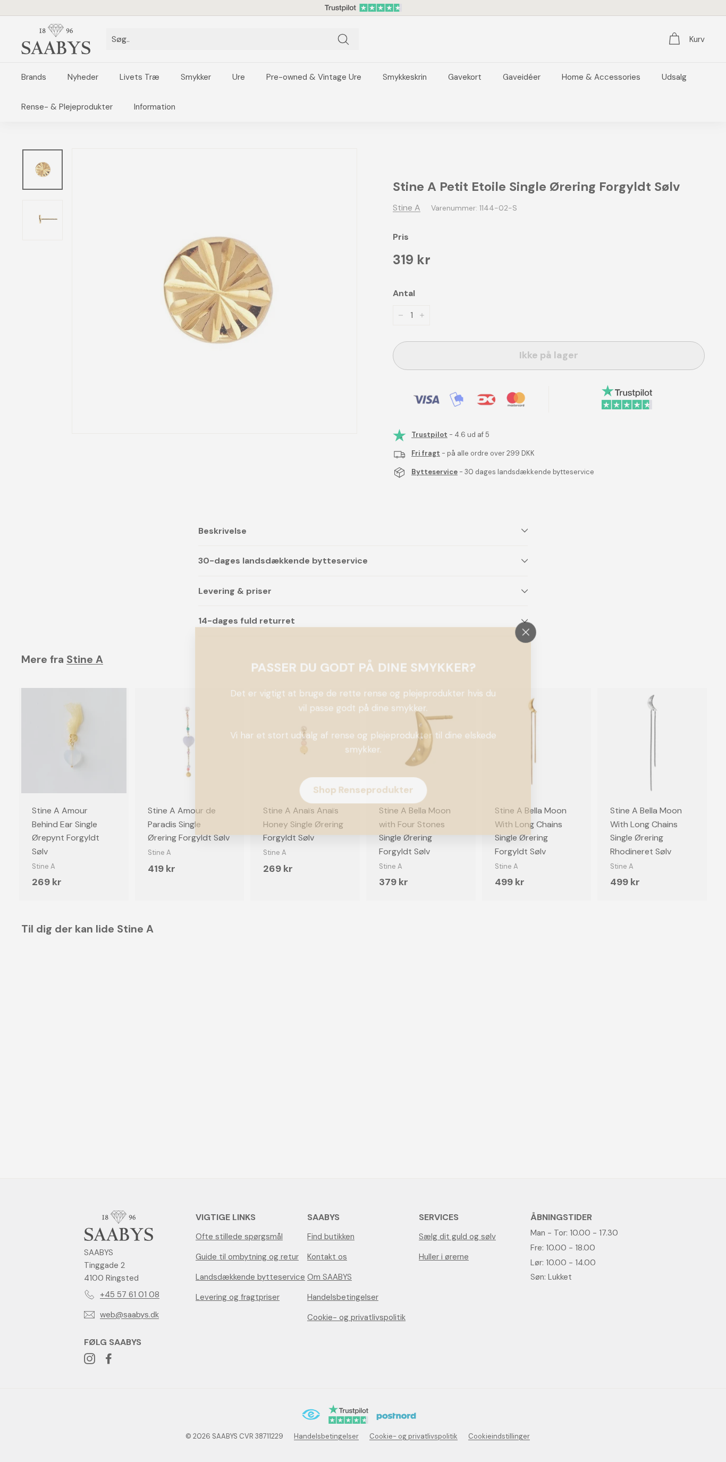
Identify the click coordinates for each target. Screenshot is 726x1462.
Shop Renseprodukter (363, 790)
